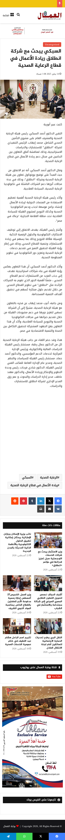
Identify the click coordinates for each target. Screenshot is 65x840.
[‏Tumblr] (32, 501)
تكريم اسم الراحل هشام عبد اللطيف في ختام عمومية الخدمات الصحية (18, 641)
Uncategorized (52, 44)
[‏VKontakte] (58, 509)
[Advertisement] (32, 435)
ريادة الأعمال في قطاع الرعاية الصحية (34, 485)
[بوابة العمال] (49, 15)
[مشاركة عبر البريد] (49, 509)
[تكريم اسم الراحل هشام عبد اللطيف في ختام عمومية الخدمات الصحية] (17, 626)
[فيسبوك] (58, 501)
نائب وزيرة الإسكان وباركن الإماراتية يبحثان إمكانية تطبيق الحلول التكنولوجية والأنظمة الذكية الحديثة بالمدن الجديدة (17, 542)
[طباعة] (40, 509)
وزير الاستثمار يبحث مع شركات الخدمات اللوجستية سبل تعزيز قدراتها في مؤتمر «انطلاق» (50, 559)
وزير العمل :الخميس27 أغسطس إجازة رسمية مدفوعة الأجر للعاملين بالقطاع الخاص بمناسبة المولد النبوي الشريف (18, 601)
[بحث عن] (18, 17)
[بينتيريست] (23, 501)
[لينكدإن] (40, 501)
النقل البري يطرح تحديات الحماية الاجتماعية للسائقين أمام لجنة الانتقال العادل (48, 643)
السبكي (27, 477)
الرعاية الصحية (49, 477)
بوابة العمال (9, 826)
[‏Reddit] (14, 501)
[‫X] (49, 501)
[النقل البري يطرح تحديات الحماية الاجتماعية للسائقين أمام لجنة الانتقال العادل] (48, 626)
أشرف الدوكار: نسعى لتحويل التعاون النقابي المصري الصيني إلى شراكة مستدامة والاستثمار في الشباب (48, 601)
